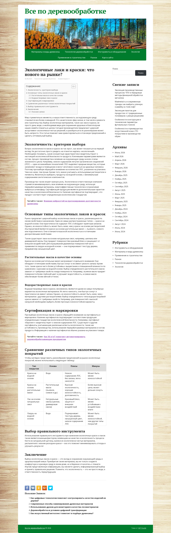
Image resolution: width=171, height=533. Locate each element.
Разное (94, 57)
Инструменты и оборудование (112, 52)
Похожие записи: (38, 112)
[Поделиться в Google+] (44, 488)
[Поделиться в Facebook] (27, 488)
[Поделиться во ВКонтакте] (33, 488)
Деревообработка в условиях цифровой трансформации (59, 510)
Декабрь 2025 (121, 175)
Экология (135, 52)
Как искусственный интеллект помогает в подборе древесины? (62, 513)
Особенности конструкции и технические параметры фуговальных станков (128, 122)
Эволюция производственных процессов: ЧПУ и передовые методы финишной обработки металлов (129, 94)
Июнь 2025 (120, 194)
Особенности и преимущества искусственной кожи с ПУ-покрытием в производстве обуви (129, 132)
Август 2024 (120, 224)
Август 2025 (120, 190)
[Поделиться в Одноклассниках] (38, 488)
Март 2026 (119, 164)
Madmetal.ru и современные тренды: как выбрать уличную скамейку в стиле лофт (129, 104)
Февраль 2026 (121, 167)
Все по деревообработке (65, 11)
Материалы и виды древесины (45, 52)
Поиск (115, 68)
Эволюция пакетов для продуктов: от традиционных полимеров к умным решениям (129, 113)
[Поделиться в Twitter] (50, 488)
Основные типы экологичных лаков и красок (47, 93)
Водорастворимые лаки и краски (44, 98)
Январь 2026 (120, 171)
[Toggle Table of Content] (72, 86)
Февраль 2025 (121, 201)
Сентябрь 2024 (121, 220)
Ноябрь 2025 (120, 179)
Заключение (33, 109)
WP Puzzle (142, 528)
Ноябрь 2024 (120, 213)
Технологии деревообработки (79, 52)
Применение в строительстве (71, 57)
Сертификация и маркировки (41, 101)
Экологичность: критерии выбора (43, 90)
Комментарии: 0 (63, 79)
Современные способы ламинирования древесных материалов (62, 504)
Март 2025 (119, 197)
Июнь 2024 (120, 231)
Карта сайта (107, 57)
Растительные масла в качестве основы (47, 95)
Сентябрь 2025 (121, 186)
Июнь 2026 (120, 152)
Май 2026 (119, 156)
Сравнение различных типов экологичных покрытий (51, 103)
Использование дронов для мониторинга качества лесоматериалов (64, 507)
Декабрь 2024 (121, 209)
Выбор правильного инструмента (43, 106)
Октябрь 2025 (121, 182)
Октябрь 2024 (121, 216)
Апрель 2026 (120, 160)
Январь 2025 (120, 205)
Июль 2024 (120, 228)
